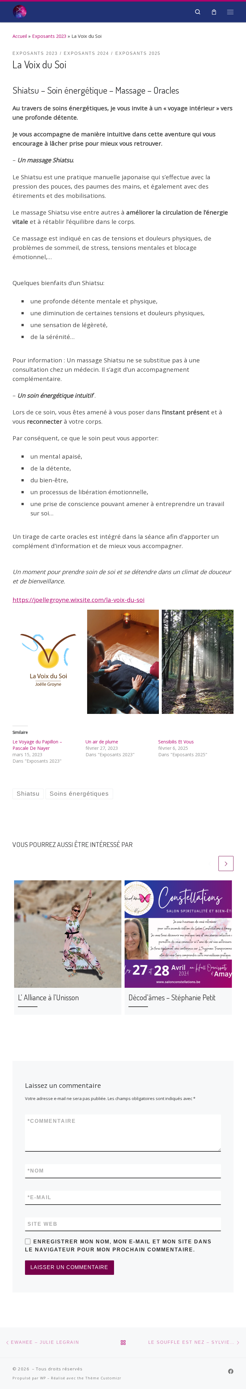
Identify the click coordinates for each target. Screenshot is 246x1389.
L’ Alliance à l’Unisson (48, 997)
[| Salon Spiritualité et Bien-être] (19, 10)
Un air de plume (102, 742)
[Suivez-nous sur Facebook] (231, 1371)
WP (43, 1378)
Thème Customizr (103, 1378)
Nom (36, 1170)
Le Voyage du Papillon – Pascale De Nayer (37, 745)
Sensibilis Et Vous (176, 742)
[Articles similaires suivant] (226, 863)
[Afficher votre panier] (214, 12)
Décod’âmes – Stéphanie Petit (172, 997)
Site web (43, 1224)
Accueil (19, 36)
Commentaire (52, 1121)
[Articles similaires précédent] (209, 863)
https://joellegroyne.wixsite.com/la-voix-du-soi (78, 600)
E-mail (40, 1197)
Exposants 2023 (49, 36)
